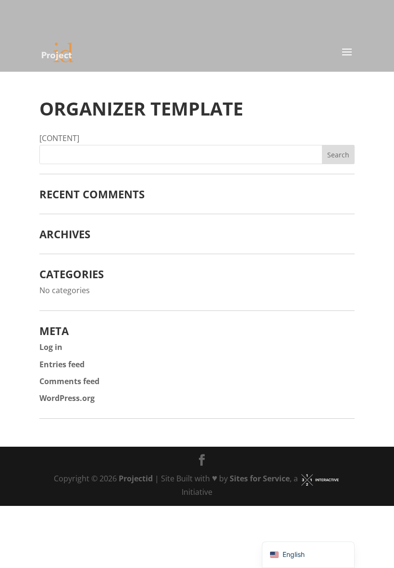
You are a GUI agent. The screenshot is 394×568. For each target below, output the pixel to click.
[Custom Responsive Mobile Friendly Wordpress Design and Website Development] (320, 478)
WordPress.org (67, 398)
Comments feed (69, 381)
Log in (50, 347)
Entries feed (62, 364)
